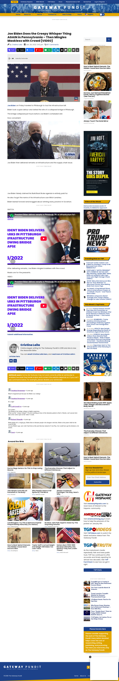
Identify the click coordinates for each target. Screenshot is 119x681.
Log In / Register (100, 2)
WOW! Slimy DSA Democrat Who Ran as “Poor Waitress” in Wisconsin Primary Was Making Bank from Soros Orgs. (99, 283)
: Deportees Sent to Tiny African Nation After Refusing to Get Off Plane (99, 346)
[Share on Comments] (65, 50)
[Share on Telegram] (54, 50)
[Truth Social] (88, 667)
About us (83, 676)
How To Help (66, 14)
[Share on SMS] (69, 50)
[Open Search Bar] (96, 14)
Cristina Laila (30, 345)
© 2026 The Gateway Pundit (13, 676)
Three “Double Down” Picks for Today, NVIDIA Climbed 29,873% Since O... (101, 612)
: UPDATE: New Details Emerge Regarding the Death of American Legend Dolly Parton (98, 330)
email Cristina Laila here (37, 354)
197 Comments (53, 44)
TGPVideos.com (93, 533)
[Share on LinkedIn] (58, 50)
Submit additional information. (20, 334)
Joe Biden (11, 105)
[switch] (102, 14)
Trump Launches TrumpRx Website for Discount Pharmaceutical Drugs (99, 595)
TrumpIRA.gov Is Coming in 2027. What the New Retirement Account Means (101, 583)
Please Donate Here (98, 629)
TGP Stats (98, 570)
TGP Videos (51, 2)
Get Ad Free (87, 2)
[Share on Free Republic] (62, 50)
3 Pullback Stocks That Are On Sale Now (101, 600)
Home (18, 14)
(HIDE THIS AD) (63, 19)
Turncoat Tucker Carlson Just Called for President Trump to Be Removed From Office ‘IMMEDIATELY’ (98, 265)
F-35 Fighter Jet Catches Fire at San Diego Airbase (101, 618)
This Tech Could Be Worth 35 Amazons (100, 588)
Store (60, 2)
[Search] (109, 39)
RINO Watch (40, 2)
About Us (27, 14)
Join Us (39, 14)
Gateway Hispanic (27, 2)
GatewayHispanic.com (96, 503)
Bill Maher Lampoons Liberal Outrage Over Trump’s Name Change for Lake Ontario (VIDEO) (99, 297)
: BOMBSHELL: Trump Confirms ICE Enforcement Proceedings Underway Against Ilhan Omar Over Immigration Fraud (98, 323)
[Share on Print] (77, 50)
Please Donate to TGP (73, 2)
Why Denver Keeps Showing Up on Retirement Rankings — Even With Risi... (101, 607)
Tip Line (14, 2)
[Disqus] (43, 410)
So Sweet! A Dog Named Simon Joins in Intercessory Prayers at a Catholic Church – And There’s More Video (99, 291)
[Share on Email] (73, 50)
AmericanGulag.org (95, 519)
